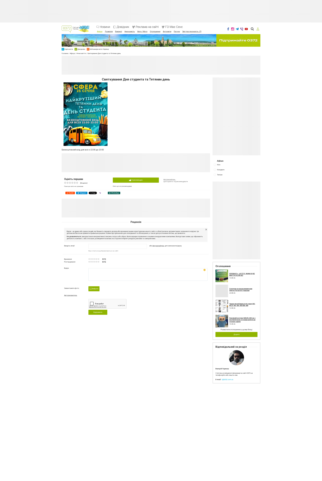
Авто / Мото (142, 32)
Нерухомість (130, 32)
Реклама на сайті (147, 27)
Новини (105, 27)
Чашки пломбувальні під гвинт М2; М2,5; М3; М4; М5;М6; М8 (242, 304)
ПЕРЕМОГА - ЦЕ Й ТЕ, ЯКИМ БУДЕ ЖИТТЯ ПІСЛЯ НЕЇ (242, 274)
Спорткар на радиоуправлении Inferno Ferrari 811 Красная (240, 289)
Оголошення (155, 32)
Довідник (123, 27)
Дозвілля (109, 32)
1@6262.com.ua (227, 379)
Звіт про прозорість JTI (191, 32)
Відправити (97, 312)
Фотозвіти (167, 32)
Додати (236, 334)
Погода (177, 32)
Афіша (99, 32)
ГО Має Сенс (174, 27)
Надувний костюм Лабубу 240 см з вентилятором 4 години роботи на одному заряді (242, 320)
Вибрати (95, 289)
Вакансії (118, 32)
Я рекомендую (137, 180)
